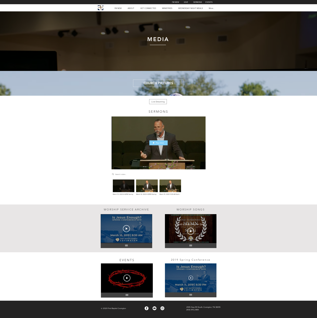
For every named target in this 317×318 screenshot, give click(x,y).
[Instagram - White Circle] (162, 308)
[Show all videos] (126, 245)
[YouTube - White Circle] (154, 308)
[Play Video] (123, 187)
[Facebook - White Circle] (146, 308)
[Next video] (147, 229)
